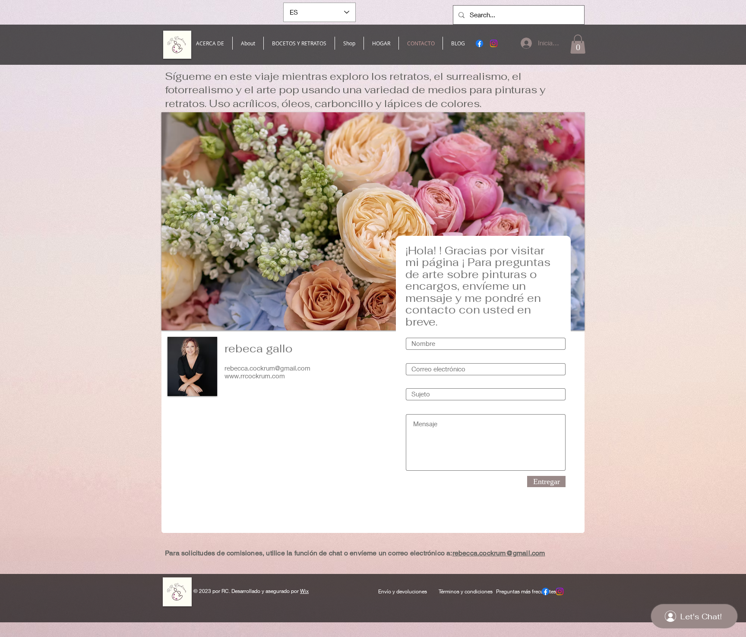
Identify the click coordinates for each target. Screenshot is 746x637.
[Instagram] (494, 43)
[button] (578, 44)
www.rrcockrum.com (254, 376)
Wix (304, 591)
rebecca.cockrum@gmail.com (267, 368)
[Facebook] (479, 43)
